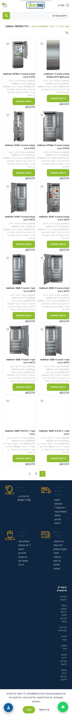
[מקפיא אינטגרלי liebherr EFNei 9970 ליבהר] (53, 126)
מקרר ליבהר (21, 295)
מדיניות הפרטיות (63, 629)
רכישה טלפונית (58, 98)
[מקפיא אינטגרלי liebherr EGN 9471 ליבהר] (19, 198)
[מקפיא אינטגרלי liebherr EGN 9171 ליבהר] (19, 126)
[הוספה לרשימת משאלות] (42, 44)
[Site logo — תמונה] (36, 5)
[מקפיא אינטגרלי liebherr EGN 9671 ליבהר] (53, 269)
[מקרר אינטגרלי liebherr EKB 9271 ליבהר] (19, 269)
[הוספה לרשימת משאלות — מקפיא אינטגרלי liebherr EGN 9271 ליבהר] (42, 187)
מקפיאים (45, 89)
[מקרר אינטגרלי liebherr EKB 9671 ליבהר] (19, 341)
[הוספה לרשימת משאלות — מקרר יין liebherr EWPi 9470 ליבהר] (42, 401)
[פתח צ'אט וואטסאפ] (63, 707)
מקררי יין (42, 443)
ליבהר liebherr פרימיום (43, 26)
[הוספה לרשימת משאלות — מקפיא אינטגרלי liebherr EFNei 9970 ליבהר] (42, 115)
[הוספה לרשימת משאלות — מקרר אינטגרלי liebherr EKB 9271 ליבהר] (8, 258)
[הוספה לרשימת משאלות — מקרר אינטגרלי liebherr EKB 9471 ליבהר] (42, 329)
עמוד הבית (64, 26)
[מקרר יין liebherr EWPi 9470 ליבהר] (53, 412)
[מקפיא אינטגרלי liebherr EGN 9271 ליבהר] (53, 198)
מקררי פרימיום (28, 309)
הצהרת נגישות (63, 598)
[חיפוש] (6, 15)
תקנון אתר (64, 647)
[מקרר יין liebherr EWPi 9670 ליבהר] (19, 412)
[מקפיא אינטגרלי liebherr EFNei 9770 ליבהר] (19, 55)
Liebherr (65, 80)
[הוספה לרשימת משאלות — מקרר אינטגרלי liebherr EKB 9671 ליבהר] (8, 329)
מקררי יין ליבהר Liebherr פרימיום (54, 446)
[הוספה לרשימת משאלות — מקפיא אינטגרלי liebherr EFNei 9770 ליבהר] (8, 44)
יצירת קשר (64, 638)
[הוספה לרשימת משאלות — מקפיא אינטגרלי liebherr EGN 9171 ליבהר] (8, 115)
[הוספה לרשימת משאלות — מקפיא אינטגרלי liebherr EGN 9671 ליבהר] (42, 258)
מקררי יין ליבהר (53, 438)
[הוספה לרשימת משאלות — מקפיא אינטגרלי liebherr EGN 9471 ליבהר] (8, 187)
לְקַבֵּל (29, 709)
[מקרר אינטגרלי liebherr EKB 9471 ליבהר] (53, 341)
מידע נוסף (44, 709)
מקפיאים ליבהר (62, 92)
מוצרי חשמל (55, 89)
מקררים (20, 300)
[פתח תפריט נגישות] (8, 708)
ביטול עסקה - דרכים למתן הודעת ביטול (63, 613)
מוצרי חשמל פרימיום (26, 92)
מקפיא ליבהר (54, 80)
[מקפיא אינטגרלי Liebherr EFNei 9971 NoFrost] (53, 55)
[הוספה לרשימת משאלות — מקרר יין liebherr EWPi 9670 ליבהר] (8, 401)
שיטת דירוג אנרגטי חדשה (63, 659)
